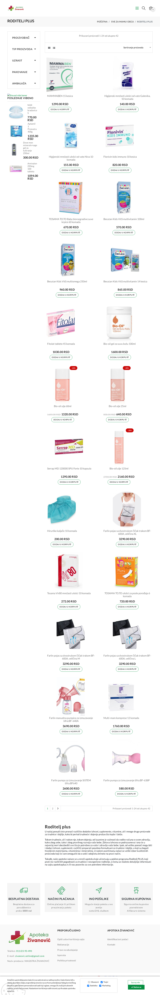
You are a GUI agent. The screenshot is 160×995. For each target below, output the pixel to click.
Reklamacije (63, 944)
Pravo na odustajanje (67, 950)
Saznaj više (135, 982)
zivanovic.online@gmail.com (29, 956)
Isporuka (61, 955)
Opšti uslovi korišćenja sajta (70, 939)
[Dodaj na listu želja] (68, 89)
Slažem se (137, 987)
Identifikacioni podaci (117, 939)
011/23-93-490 (24, 951)
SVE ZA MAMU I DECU (122, 21)
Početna (102, 21)
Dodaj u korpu (59, 109)
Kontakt (111, 944)
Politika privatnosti (66, 960)
